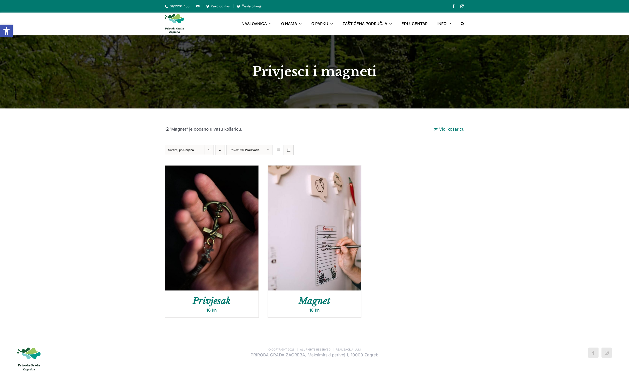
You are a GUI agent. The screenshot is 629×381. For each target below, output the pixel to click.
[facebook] (454, 6)
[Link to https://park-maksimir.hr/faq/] (238, 6)
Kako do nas (220, 6)
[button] (6, 31)
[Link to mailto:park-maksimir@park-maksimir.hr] (198, 6)
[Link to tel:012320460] (166, 6)
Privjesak (211, 300)
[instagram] (462, 6)
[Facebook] (593, 353)
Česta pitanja (251, 6)
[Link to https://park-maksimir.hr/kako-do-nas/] (207, 6)
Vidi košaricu (451, 129)
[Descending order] (220, 150)
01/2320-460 (179, 6)
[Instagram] (606, 353)
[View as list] (288, 150)
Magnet (314, 300)
